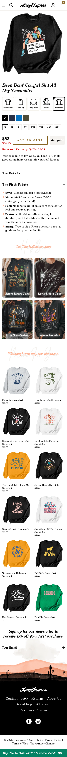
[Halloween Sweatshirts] (17, 319)
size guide (57, 140)
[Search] (11, 5)
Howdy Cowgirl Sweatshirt (48, 401)
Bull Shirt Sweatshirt (45, 575)
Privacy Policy (53, 740)
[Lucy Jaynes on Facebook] (29, 721)
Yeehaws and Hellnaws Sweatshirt (14, 576)
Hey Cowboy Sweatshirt (14, 619)
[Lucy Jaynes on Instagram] (38, 721)
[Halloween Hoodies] (49, 319)
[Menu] (3, 5)
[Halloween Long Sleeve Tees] (49, 278)
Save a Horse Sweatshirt (47, 486)
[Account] (53, 7)
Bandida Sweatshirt (44, 619)
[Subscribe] (61, 647)
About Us (54, 698)
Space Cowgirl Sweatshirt (15, 530)
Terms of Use (20, 744)
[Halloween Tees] (17, 278)
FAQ (24, 698)
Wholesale (43, 704)
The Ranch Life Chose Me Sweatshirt (15, 487)
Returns (37, 698)
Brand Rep (24, 704)
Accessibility (35, 740)
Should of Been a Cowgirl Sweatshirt (15, 443)
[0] (60, 6)
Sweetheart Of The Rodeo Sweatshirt (48, 532)
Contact (12, 698)
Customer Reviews (33, 710)
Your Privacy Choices (42, 744)
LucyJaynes (19, 740)
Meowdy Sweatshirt (12, 401)
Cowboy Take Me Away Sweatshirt (46, 443)
